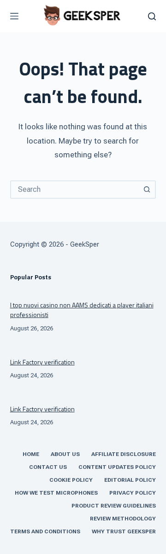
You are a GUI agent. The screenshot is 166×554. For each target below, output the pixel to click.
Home (31, 454)
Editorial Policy (130, 480)
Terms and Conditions (45, 531)
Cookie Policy (71, 480)
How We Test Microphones (56, 493)
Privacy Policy (132, 493)
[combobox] (75, 189)
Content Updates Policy (117, 467)
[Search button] (146, 189)
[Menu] (14, 16)
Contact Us (48, 467)
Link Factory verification (42, 362)
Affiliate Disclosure (123, 454)
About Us (65, 454)
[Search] (152, 16)
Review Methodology (123, 518)
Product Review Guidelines (113, 505)
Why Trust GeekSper (124, 531)
